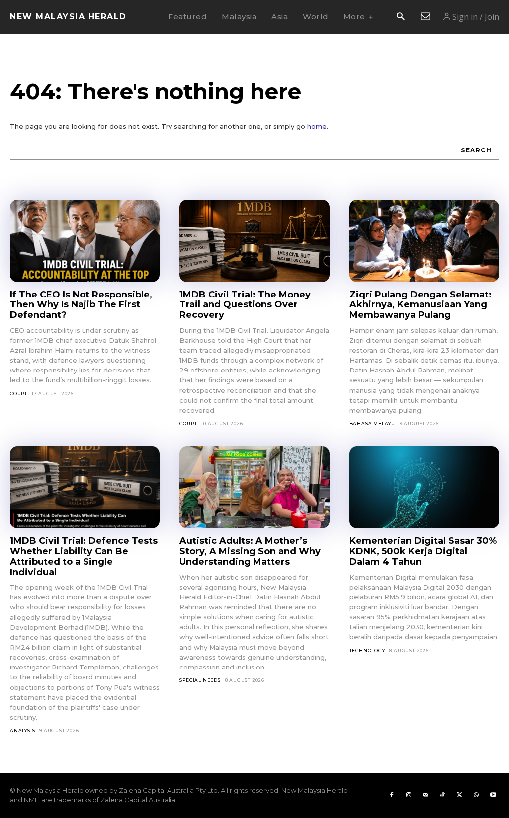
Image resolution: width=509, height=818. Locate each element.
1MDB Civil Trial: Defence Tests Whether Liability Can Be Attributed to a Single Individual (84, 556)
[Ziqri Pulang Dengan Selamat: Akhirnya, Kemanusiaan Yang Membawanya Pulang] (424, 241)
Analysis (22, 730)
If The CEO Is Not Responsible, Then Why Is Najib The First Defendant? (81, 304)
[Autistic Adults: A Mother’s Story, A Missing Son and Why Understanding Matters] (254, 487)
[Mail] (425, 795)
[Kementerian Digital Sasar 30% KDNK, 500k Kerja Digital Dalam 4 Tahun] (424, 487)
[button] (400, 17)
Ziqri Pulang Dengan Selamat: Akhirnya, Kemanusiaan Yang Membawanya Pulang (420, 304)
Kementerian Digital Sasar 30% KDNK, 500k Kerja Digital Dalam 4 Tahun (423, 551)
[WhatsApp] (476, 795)
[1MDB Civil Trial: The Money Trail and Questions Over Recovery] (254, 241)
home (317, 126)
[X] (459, 795)
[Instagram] (409, 795)
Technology (367, 650)
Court (18, 393)
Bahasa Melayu (372, 423)
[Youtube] (493, 795)
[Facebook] (392, 795)
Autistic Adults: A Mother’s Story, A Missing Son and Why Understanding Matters (250, 551)
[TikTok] (442, 795)
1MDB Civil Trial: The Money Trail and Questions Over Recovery (245, 304)
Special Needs (199, 680)
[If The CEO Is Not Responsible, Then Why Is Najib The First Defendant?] (85, 241)
